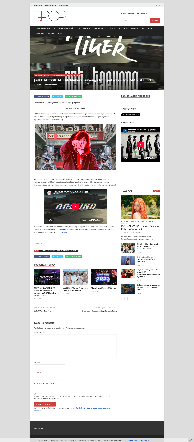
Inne (111, 28)
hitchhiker (51, 251)
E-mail (37, 373)
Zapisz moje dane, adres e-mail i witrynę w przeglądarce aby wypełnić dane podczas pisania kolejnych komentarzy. (72, 397)
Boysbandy (83, 28)
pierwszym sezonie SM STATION (47, 229)
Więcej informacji (130, 440)
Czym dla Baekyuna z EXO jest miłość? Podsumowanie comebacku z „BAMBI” (148, 273)
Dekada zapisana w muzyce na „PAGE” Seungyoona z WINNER (148, 287)
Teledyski (123, 28)
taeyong (74, 251)
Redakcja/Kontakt (51, 5)
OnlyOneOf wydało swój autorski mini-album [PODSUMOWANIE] (147, 246)
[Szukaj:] (140, 20)
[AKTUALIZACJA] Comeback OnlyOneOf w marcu (75, 289)
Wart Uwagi (147, 28)
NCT (48, 75)
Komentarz (39, 333)
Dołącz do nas (63, 5)
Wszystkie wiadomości (64, 28)
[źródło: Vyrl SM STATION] (75, 147)
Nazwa (37, 362)
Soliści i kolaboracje (58, 75)
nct (58, 251)
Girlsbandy (99, 28)
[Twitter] (159, 5)
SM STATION (65, 251)
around (43, 251)
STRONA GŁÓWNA (43, 28)
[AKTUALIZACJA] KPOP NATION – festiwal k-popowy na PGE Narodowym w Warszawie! (46, 292)
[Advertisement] (128, 176)
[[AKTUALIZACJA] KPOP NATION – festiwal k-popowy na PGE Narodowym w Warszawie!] (47, 285)
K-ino (60, 33)
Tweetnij (59, 96)
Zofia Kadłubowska (50, 85)
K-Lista (51, 33)
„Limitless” (63, 232)
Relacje (134, 28)
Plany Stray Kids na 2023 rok (103, 288)
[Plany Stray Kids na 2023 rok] (104, 285)
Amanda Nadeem (136, 232)
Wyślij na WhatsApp (74, 96)
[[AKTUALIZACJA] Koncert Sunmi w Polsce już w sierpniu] (140, 207)
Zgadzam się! (145, 440)
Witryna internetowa (44, 383)
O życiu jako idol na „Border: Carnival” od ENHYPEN (146, 259)
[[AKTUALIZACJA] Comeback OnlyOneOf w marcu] (75, 285)
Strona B (40, 33)
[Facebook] (156, 5)
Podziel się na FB (43, 96)
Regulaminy (38, 428)
